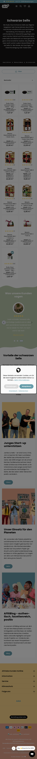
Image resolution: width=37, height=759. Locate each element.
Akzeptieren (26, 386)
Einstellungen (11, 386)
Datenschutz (23, 391)
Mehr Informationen (21, 380)
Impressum (13, 391)
